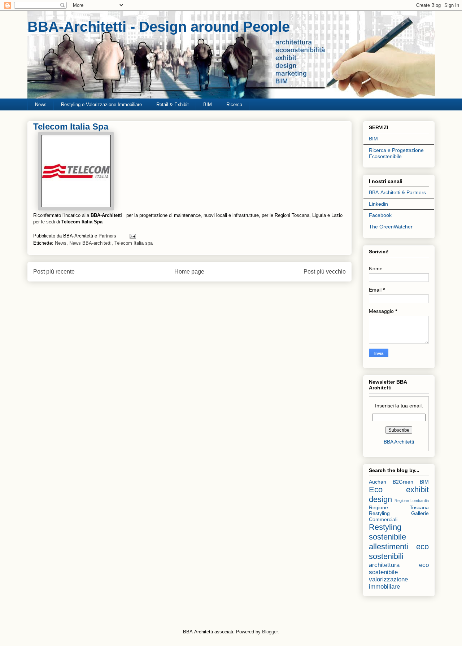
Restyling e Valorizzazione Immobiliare (101, 104)
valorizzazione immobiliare (388, 583)
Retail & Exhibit (172, 104)
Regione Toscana (399, 507)
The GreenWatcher (391, 227)
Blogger (270, 631)
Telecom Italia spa (133, 243)
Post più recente (54, 272)
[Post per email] (131, 236)
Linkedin (378, 204)
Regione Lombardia (412, 500)
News (41, 104)
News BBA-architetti (90, 243)
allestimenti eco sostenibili (399, 551)
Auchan (377, 482)
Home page (189, 272)
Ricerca (234, 104)
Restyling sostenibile (387, 532)
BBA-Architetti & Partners (397, 192)
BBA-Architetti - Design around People (158, 27)
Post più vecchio (325, 272)
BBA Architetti (399, 442)
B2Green (403, 482)
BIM (207, 104)
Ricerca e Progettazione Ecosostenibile (396, 153)
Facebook (380, 215)
